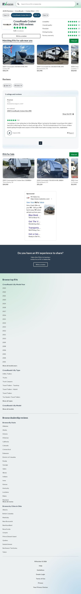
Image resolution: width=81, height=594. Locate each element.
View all (74, 41)
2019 (4, 303)
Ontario (5, 532)
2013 (4, 327)
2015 (4, 319)
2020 (4, 300)
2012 (4, 331)
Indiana (5, 476)
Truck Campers (8, 381)
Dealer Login (40, 574)
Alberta (5, 510)
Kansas (5, 484)
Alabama (5, 426)
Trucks (5, 378)
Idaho (4, 469)
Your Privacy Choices (40, 587)
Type (5, 15)
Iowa (4, 480)
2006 (4, 350)
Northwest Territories (10, 548)
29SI (35, 15)
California (6, 442)
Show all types (8, 401)
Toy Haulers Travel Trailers (11, 397)
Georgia (5, 465)
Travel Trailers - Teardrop (11, 385)
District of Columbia (9, 457)
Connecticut (7, 449)
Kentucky (6, 488)
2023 (4, 288)
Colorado (6, 445)
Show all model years (10, 366)
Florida (5, 461)
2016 (4, 315)
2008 (4, 346)
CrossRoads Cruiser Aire (20, 15)
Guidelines (40, 570)
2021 (4, 296)
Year (44, 15)
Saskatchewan (7, 544)
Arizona (5, 434)
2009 (4, 342)
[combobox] (8, 85)
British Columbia (8, 513)
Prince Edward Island (9, 536)
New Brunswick (8, 521)
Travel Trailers (7, 393)
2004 (4, 358)
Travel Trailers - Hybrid (10, 389)
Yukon (5, 552)
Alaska (5, 430)
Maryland (6, 500)
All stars (17, 85)
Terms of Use (40, 579)
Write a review (21, 36)
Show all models (8, 409)
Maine (5, 496)
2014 (4, 323)
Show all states (8, 502)
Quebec (5, 540)
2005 (4, 354)
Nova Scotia (6, 529)
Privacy (40, 583)
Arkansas (6, 438)
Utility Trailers (7, 374)
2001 (4, 362)
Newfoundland (7, 525)
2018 (4, 307)
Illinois (5, 473)
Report (71, 133)
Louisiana (6, 492)
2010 (4, 338)
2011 (4, 335)
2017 (4, 311)
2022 (4, 292)
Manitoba (6, 517)
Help (40, 566)
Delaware (6, 453)
